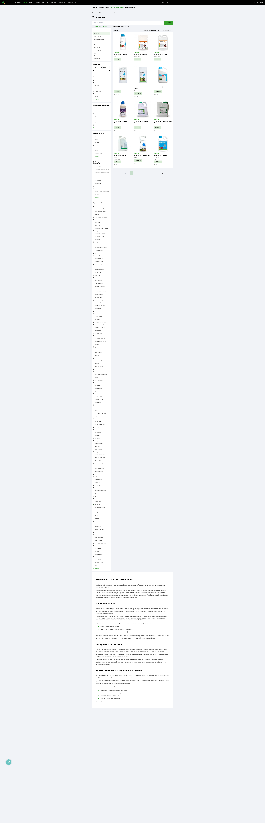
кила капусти (98, 308)
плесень (97, 394)
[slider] (93, 70)
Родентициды (97, 58)
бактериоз (97, 239)
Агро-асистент (61, 2)
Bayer (96, 88)
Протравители (97, 47)
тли (95, 493)
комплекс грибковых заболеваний (99, 329)
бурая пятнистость (99, 250)
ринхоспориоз (98, 435)
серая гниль (97, 446)
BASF (96, 82)
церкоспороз (98, 548)
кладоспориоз (98, 311)
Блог (48, 2)
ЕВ (95, 114)
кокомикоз (97, 319)
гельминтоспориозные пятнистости (100, 271)
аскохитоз (97, 225)
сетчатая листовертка (100, 454)
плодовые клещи (99, 399)
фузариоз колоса (99, 523)
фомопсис (97, 518)
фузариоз (97, 521)
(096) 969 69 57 (165, 2)
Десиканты (96, 44)
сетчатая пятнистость (100, 457)
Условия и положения (130, 7)
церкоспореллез (98, 545)
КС (95, 125)
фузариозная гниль (99, 529)
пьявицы (97, 418)
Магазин (25, 2)
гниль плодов (98, 275)
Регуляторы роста (98, 50)
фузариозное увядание (100, 534)
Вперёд (161, 173)
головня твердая (99, 283)
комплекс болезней (99, 324)
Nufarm (96, 96)
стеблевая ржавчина (99, 474)
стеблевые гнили (98, 479)
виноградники (98, 147)
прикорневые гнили (99, 407)
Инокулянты (97, 55)
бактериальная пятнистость (101, 228)
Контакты (53, 2)
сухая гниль (97, 487)
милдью (97, 355)
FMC (96, 93)
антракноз (97, 222)
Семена (107, 7)
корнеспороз (98, 335)
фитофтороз (97, 504)
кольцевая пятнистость (100, 322)
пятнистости (98, 421)
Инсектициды (97, 42)
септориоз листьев (99, 443)
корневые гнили (98, 333)
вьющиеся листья (99, 258)
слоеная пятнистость (100, 468)
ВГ (95, 108)
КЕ (95, 122)
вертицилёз (97, 255)
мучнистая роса (98, 369)
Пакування (94, 7)
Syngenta (97, 85)
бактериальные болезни (100, 231)
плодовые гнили (98, 396)
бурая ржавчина (98, 253)
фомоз (96, 515)
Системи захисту (71, 2)
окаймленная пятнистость (101, 374)
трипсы (96, 496)
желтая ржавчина (99, 294)
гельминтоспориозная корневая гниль (100, 265)
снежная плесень (99, 471)
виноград (97, 145)
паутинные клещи (99, 380)
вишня (96, 150)
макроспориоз (98, 352)
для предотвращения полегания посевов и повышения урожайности (100, 289)
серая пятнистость (99, 449)
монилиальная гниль (99, 358)
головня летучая (98, 280)
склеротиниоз (98, 460)
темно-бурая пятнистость (100, 490)
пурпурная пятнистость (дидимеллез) (100, 415)
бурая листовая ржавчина (101, 247)
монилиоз (97, 363)
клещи (96, 313)
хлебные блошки (98, 540)
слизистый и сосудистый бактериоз (100, 464)
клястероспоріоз (98, 316)
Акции (30, 2)
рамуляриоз (97, 427)
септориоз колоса (99, 440)
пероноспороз (98, 382)
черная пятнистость (99, 562)
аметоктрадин (98, 183)
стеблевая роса (98, 476)
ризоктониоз (98, 432)
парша (96, 377)
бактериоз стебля (99, 242)
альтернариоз (98, 219)
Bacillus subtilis (98, 166)
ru (261, 2)
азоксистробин (98, 180)
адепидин (97, 177)
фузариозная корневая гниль (101, 532)
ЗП (95, 116)
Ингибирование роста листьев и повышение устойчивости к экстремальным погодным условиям (102, 210)
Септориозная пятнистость (101, 217)
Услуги (43, 2)
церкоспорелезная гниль (100, 543)
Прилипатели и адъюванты (100, 39)
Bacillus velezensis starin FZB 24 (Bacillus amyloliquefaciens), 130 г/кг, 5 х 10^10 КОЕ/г (102, 172)
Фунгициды (96, 33)
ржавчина (97, 429)
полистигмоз (98, 402)
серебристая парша (99, 452)
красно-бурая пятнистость (101, 341)
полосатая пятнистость (100, 405)
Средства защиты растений (117, 7)
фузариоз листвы (99, 526)
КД (95, 119)
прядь (96, 410)
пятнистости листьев (99, 424)
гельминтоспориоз (99, 261)
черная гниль (98, 559)
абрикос (97, 136)
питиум (96, 391)
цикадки (97, 551)
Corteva (96, 80)
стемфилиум (97, 485)
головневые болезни (99, 277)
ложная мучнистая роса (100, 349)
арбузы (96, 139)
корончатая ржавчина (100, 338)
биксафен (97, 186)
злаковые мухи (98, 297)
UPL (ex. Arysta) (98, 91)
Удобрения (101, 7)
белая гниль (97, 244)
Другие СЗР (96, 53)
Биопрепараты (97, 36)
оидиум (96, 371)
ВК (95, 111)
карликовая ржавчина (100, 305)
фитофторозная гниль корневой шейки (100, 509)
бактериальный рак (99, 236)
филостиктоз (98, 501)
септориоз (97, 438)
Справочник (37, 2)
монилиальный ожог (99, 360)
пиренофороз (98, 385)
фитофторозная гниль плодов (101, 512)
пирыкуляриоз (98, 388)
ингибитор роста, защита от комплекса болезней (101, 301)
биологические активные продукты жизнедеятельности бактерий (102, 191)
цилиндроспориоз (99, 554)
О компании (18, 2)
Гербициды (96, 30)
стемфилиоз (97, 482)
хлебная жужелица (99, 537)
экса (96, 565)
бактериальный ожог (100, 233)
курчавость (97, 347)
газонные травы (98, 153)
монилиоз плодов (99, 366)
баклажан (97, 142)
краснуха (97, 344)
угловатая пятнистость (100, 498)
